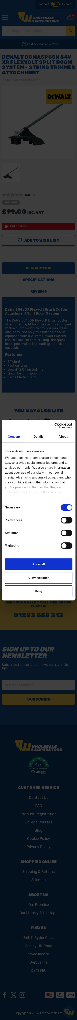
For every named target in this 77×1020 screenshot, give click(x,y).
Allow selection (38, 577)
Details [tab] (38, 436)
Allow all (38, 564)
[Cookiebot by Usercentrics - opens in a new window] (54, 425)
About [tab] (63, 436)
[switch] (66, 520)
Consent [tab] (14, 436)
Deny (38, 591)
